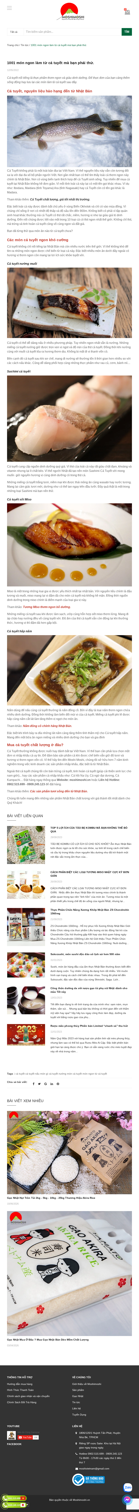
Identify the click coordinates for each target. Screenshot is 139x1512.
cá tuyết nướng (57, 1073)
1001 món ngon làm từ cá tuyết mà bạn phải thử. (50, 63)
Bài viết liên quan (25, 816)
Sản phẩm (78, 1390)
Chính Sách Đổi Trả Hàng (21, 1402)
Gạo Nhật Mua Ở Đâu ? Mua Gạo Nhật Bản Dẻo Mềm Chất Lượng (48, 1339)
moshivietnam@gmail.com (94, 1468)
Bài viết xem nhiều (25, 1101)
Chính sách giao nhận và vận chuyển (28, 1396)
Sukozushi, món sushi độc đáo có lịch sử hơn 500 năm (85, 954)
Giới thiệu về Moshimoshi (86, 1384)
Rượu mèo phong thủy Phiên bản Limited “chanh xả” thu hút (89, 1025)
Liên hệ (76, 1408)
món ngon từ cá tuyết (95, 1073)
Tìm (126, 31)
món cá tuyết (74, 1073)
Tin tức (76, 1402)
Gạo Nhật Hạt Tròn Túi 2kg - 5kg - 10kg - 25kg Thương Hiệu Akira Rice (51, 1197)
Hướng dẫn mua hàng (19, 1384)
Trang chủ (13, 45)
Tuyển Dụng (79, 1414)
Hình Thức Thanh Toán (20, 1390)
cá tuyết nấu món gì (36, 1073)
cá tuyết (20, 1073)
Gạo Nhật (77, 1396)
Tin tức (25, 45)
